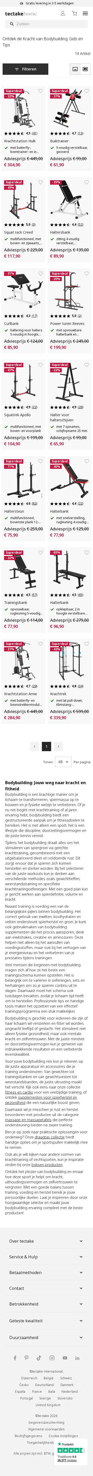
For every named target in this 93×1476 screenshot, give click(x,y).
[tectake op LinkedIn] (77, 1358)
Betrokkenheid (23, 1304)
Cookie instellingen (63, 1436)
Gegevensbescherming (46, 1422)
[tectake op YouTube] (65, 1357)
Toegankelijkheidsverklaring (48, 1442)
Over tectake (21, 1241)
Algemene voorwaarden (46, 1429)
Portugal (26, 1398)
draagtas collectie (50, 1137)
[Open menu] (85, 13)
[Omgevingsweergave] (85, 69)
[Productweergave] (75, 69)
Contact (16, 1288)
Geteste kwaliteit (26, 1321)
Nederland (69, 1391)
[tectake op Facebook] (15, 1358)
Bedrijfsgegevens (28, 1436)
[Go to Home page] (21, 13)
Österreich (29, 1378)
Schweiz (66, 1378)
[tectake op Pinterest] (26, 1357)
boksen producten (47, 1164)
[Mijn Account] (63, 13)
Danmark (67, 1385)
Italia (51, 1391)
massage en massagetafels (28, 1119)
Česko (24, 1385)
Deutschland (44, 1385)
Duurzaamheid (23, 1337)
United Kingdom (48, 1405)
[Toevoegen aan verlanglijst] (40, 91)
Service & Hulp (23, 1257)
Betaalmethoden (25, 1272)
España (20, 1391)
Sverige (45, 1398)
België (49, 1378)
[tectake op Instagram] (52, 1358)
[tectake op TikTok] (39, 1357)
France (37, 1391)
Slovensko (65, 1398)
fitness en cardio (19, 1092)
